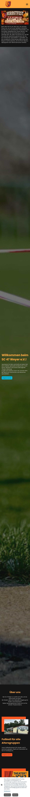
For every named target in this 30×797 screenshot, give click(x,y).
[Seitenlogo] (8, 4)
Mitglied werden (7, 378)
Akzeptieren (7, 795)
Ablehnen (15, 795)
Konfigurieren (7, 791)
